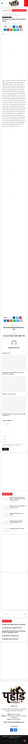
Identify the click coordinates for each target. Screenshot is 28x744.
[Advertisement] (14, 66)
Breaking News (5, 17)
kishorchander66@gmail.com (16, 722)
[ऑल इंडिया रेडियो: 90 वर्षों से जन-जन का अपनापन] (5, 515)
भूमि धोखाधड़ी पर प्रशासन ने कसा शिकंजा (17, 528)
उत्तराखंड (10, 17)
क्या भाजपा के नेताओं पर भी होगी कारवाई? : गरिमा (14, 336)
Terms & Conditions (13, 742)
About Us (5, 740)
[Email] (15, 730)
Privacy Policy (21, 740)
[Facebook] (11, 730)
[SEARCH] (24, 614)
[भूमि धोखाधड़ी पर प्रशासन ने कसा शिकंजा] (5, 530)
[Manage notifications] (24, 741)
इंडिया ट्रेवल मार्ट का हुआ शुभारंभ (9, 394)
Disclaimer (15, 740)
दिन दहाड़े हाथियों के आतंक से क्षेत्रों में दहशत (10, 639)
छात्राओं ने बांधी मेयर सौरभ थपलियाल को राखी (10, 635)
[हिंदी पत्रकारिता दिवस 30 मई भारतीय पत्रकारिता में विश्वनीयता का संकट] (5, 522)
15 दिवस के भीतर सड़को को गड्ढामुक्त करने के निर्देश (11, 628)
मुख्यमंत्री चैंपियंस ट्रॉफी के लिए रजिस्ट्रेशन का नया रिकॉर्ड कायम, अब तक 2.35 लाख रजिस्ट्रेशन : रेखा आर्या (14, 631)
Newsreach (24, 736)
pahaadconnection (7, 23)
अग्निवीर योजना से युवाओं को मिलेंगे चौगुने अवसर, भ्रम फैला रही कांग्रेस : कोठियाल (13, 373)
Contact (9, 740)
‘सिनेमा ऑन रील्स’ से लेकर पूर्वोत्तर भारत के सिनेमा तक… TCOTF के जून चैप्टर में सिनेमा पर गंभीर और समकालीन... (17, 499)
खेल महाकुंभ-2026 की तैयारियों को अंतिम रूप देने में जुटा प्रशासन (14, 624)
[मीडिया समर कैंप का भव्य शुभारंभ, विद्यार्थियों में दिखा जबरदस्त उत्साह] (5, 507)
